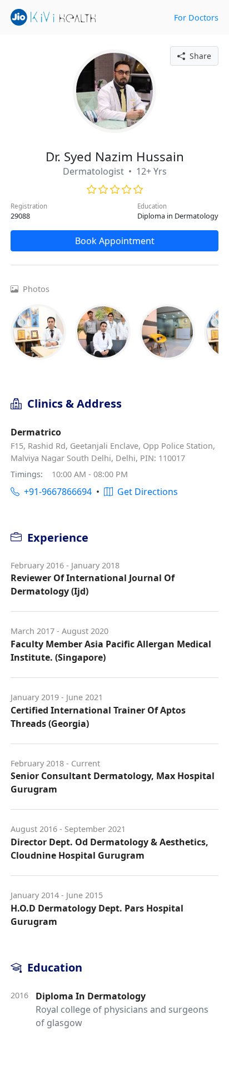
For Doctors (196, 17)
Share (198, 56)
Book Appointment (115, 241)
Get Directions (145, 492)
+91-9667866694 (55, 492)
